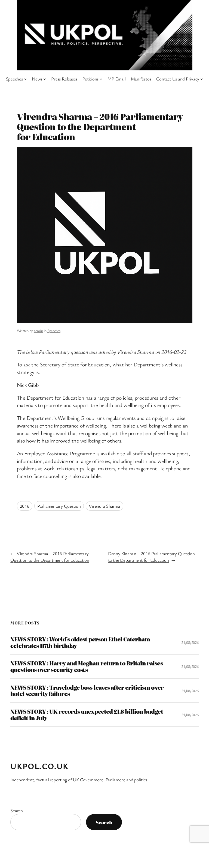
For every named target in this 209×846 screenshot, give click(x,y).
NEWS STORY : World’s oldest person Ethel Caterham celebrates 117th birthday (80, 642)
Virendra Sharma (104, 506)
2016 (24, 506)
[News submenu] (44, 78)
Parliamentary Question (59, 506)
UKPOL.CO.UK (39, 766)
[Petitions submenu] (101, 78)
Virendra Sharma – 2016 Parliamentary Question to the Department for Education (49, 556)
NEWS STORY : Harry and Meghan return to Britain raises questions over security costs (86, 666)
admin (38, 330)
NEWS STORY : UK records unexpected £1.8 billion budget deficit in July (86, 714)
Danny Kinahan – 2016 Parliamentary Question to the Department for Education (151, 556)
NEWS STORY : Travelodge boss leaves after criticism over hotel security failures (86, 690)
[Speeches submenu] (25, 78)
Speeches (53, 330)
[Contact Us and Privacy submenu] (201, 78)
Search (16, 810)
